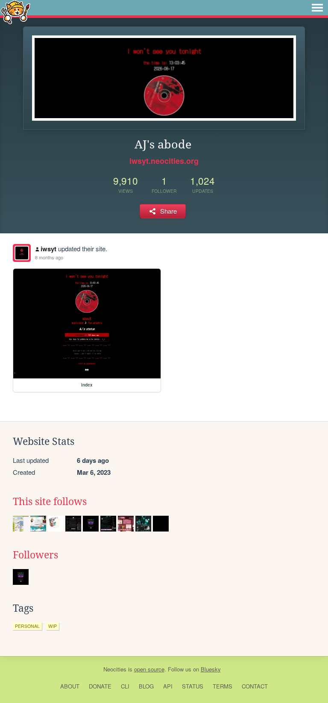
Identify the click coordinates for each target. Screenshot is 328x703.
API (168, 686)
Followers (35, 555)
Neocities (114, 669)
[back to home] (15, 11)
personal (27, 626)
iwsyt (48, 248)
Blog (146, 686)
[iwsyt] (22, 253)
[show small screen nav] (317, 7)
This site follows (50, 501)
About (69, 686)
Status (192, 686)
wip (52, 626)
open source (149, 669)
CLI (125, 686)
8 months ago (49, 257)
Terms (222, 686)
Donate (100, 686)
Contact (255, 686)
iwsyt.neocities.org (164, 160)
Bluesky (211, 669)
